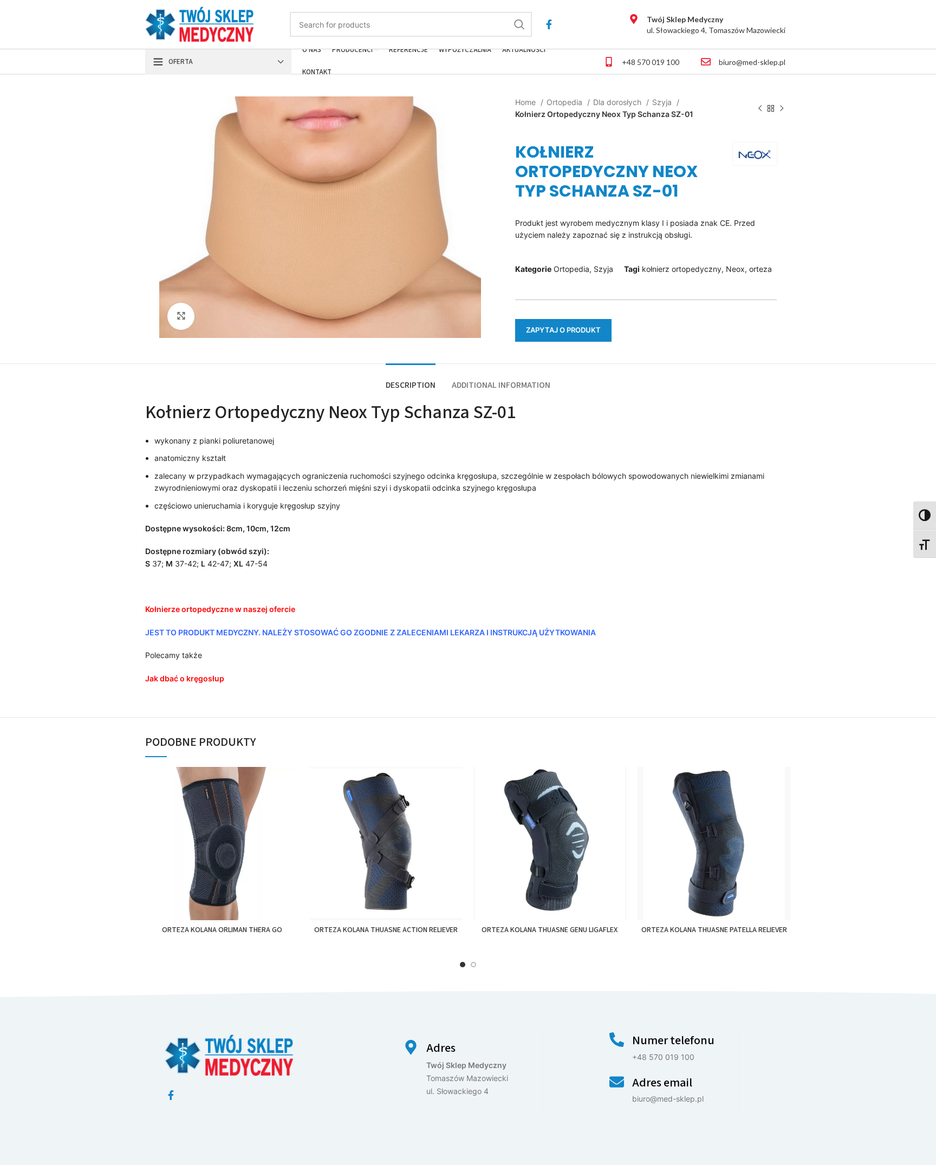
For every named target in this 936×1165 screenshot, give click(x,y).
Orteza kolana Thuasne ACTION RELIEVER (386, 930)
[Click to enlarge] (180, 316)
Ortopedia (565, 102)
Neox (735, 269)
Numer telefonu (673, 1040)
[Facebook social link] (549, 24)
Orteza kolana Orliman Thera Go (222, 930)
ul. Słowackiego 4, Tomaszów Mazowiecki (716, 25)
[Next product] (781, 108)
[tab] (410, 379)
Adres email (662, 1082)
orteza (760, 269)
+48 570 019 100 (650, 62)
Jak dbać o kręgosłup (184, 678)
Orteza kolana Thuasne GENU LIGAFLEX (550, 930)
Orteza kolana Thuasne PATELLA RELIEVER (714, 930)
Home (526, 102)
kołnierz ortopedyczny (682, 269)
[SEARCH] (519, 24)
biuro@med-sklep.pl (752, 62)
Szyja (663, 102)
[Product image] (221, 843)
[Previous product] (760, 108)
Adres (441, 1048)
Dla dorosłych (618, 102)
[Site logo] (199, 23)
